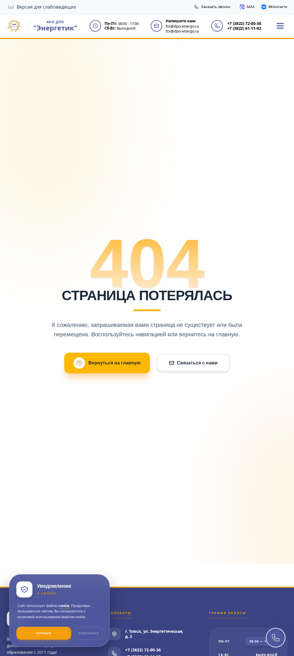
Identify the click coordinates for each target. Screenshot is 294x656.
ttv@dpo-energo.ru (182, 31)
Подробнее (88, 633)
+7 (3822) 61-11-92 (244, 28)
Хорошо (43, 633)
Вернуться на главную (114, 362)
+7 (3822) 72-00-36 (244, 23)
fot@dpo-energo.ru (182, 26)
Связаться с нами (197, 362)
